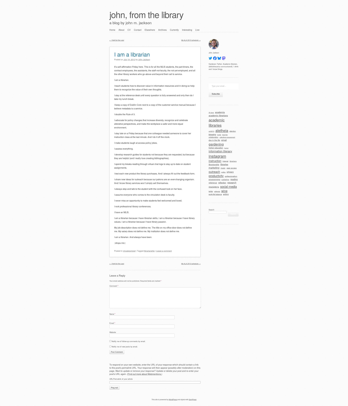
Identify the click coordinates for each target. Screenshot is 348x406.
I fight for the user (116, 40)
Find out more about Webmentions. (144, 374)
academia (220, 112)
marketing (214, 167)
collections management (227, 137)
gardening (216, 144)
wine (224, 191)
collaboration (213, 137)
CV (129, 29)
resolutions (214, 186)
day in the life (214, 140)
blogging (212, 134)
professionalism (231, 176)
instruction (215, 161)
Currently (174, 29)
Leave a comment (164, 250)
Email (112, 323)
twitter (211, 191)
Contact (137, 29)
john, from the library (146, 14)
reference (213, 182)
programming (214, 179)
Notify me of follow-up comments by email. (128, 341)
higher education (216, 147)
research (231, 182)
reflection (222, 182)
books (219, 135)
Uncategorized (129, 250)
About (121, 29)
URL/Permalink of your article (121, 379)
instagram (217, 156)
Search (211, 209)
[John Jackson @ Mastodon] (224, 58)
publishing (225, 179)
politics (223, 172)
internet (225, 161)
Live (197, 29)
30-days (211, 113)
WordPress (173, 399)
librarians (233, 161)
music (223, 168)
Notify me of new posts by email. (125, 346)
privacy (230, 171)
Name (112, 314)
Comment (113, 286)
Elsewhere (150, 29)
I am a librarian (132, 54)
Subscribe (216, 94)
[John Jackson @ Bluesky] (219, 58)
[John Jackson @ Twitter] (210, 58)
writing (226, 194)
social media (228, 186)
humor (226, 148)
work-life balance (215, 194)
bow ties (225, 135)
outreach (214, 171)
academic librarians (218, 115)
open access (232, 168)
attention (232, 131)
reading (234, 179)
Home (112, 29)
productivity (216, 176)
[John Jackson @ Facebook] (215, 58)
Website (112, 332)
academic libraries (217, 122)
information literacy (220, 151)
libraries (224, 164)
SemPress (192, 399)
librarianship (149, 250)
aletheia (221, 130)
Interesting (187, 29)
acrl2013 (211, 131)
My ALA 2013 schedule (191, 40)
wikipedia (217, 191)
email (224, 140)
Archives (162, 29)
